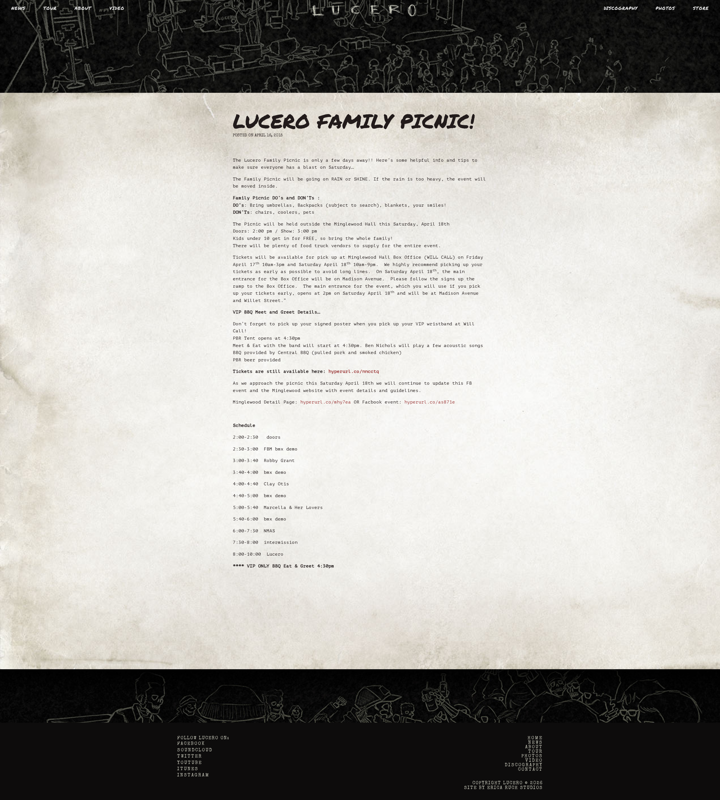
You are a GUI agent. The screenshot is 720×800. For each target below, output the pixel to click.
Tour (50, 8)
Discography (621, 8)
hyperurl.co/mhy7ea (325, 402)
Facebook (191, 744)
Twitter (189, 756)
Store (701, 8)
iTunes (188, 769)
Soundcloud (195, 750)
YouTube (189, 763)
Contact (530, 770)
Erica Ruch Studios (515, 788)
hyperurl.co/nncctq (353, 371)
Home (535, 738)
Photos (665, 8)
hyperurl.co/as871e (429, 402)
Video (116, 8)
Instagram (193, 775)
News (18, 8)
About (83, 8)
